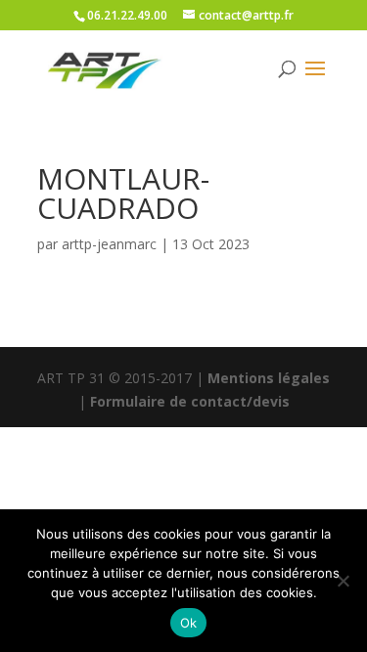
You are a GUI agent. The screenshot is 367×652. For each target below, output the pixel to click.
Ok (189, 622)
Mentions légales (268, 378)
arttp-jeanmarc (109, 244)
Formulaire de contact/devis (190, 401)
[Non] (342, 580)
